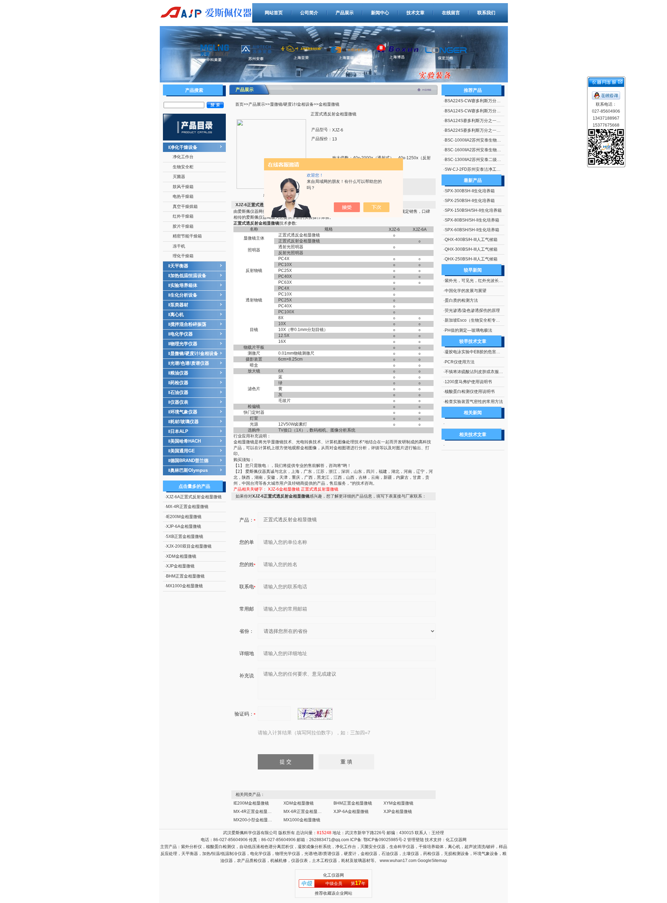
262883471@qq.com (329, 839)
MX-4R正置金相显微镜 (187, 506)
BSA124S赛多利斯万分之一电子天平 (479, 120)
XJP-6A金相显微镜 (183, 526)
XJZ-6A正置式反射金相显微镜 (194, 496)
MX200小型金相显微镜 (254, 819)
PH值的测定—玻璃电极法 (468, 330)
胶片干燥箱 (183, 226)
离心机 (177, 314)
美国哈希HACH (185, 441)
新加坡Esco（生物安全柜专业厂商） (478, 320)
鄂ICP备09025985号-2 (384, 839)
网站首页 (274, 12)
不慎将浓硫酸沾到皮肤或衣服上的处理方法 (484, 371)
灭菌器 (179, 176)
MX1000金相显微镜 (184, 585)
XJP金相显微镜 (180, 566)
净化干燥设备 (183, 147)
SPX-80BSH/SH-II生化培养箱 (472, 220)
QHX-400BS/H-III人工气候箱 (471, 239)
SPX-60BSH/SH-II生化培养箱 (472, 229)
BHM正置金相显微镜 (185, 576)
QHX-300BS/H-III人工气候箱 (471, 249)
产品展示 (345, 12)
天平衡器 (179, 265)
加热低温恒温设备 (188, 275)
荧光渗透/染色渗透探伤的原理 (472, 310)
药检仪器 (179, 382)
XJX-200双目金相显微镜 (189, 546)
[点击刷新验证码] (315, 714)
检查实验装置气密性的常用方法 (474, 401)
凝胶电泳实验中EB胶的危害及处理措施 (481, 351)
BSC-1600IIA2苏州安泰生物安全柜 (477, 149)
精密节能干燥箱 (187, 236)
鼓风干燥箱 (183, 186)
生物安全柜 (183, 166)
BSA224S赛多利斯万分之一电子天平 (479, 130)
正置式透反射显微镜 (319, 489)
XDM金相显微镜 (181, 556)
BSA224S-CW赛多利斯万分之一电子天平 (483, 100)
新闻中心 (380, 12)
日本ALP (179, 431)
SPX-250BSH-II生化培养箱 (470, 200)
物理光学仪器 (183, 343)
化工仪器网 (456, 839)
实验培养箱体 (183, 285)
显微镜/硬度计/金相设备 (194, 353)
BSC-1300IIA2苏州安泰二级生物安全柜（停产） (489, 159)
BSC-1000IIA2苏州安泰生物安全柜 (477, 140)
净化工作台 (183, 156)
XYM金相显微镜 (398, 803)
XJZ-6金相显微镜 (284, 489)
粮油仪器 (179, 373)
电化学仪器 (181, 334)
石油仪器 (179, 392)
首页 (239, 104)
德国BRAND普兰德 (189, 460)
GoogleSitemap (432, 860)
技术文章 (415, 12)
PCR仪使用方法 (460, 362)
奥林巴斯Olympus (189, 470)
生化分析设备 (183, 295)
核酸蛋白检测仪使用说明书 (470, 391)
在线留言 (451, 12)
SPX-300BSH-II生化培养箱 (470, 190)
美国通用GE (182, 450)
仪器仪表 (179, 402)
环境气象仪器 (183, 411)
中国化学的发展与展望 (465, 290)
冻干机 (179, 246)
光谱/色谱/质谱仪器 (189, 363)
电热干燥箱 (183, 196)
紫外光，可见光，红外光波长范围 (476, 280)
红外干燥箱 (183, 216)
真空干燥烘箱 (185, 206)
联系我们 (486, 12)
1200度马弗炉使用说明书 (468, 381)
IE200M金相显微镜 (183, 516)
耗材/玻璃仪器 (184, 421)
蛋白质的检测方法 (461, 300)
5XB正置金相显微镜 (184, 536)
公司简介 (309, 12)
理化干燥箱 (183, 255)
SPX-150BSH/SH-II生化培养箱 (473, 210)
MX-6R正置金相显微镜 (304, 811)
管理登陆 (415, 839)
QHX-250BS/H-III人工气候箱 (471, 259)
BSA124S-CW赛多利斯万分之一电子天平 (483, 110)
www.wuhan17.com (398, 860)
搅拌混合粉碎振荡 (188, 324)
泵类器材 (179, 304)
